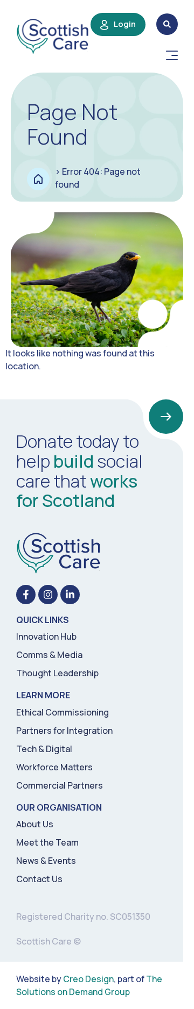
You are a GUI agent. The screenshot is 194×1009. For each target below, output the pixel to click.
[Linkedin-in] (70, 594)
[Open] (172, 55)
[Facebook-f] (26, 594)
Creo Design (88, 979)
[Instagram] (48, 594)
